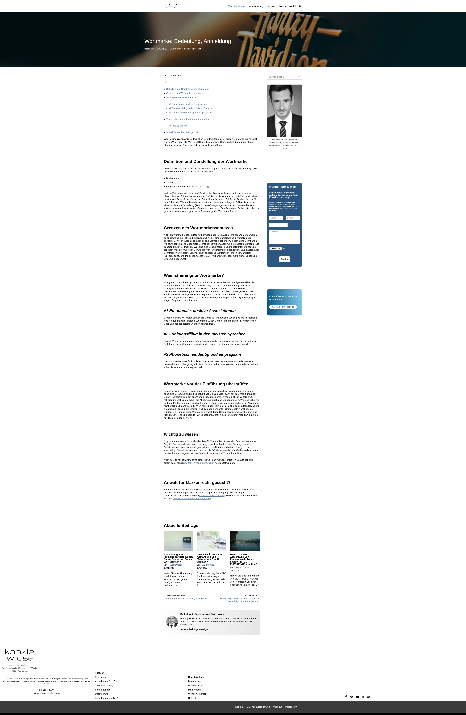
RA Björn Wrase (175, 565)
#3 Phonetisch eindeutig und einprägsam (190, 112)
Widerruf (277, 707)
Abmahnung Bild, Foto (106, 681)
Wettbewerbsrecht (197, 694)
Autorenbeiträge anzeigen (194, 629)
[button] (266, 6)
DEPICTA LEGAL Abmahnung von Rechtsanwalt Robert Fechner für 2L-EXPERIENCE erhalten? (243, 559)
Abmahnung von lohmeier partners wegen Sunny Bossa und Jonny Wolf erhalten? (178, 558)
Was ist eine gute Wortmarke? (181, 97)
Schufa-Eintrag (103, 689)
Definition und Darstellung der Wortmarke (187, 89)
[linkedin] (368, 697)
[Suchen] (300, 6)
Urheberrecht (195, 685)
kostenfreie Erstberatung (212, 495)
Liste (173, 196)
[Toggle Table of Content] (165, 82)
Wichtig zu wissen (178, 125)
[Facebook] (346, 697)
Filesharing (101, 677)
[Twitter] (351, 697)
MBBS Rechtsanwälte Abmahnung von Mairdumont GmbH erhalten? (209, 558)
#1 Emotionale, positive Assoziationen (188, 104)
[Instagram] (363, 697)
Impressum (291, 707)
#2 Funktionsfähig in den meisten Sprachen (191, 108)
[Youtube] (357, 697)
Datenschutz (101, 694)
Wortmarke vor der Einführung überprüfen (188, 119)
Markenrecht (175, 49)
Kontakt (293, 6)
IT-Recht (192, 698)
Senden (284, 259)
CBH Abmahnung (104, 685)
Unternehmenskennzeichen (199, 463)
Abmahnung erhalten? (106, 698)
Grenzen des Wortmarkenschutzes (184, 93)
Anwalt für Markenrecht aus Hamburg (192, 498)
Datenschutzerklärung (258, 707)
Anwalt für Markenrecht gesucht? (183, 132)
